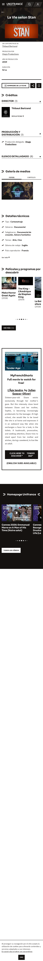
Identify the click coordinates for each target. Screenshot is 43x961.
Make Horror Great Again (9, 294)
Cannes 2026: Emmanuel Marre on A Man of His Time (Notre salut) (16, 527)
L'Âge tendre (15, 390)
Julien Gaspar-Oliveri (24, 391)
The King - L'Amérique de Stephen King (24, 292)
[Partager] (32, 85)
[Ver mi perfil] (38, 4)
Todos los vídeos (11, 550)
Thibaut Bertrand (9, 46)
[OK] (21, 957)
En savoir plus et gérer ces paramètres (17, 951)
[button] (30, 185)
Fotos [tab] (11, 177)
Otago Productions (10, 54)
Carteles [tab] (31, 177)
